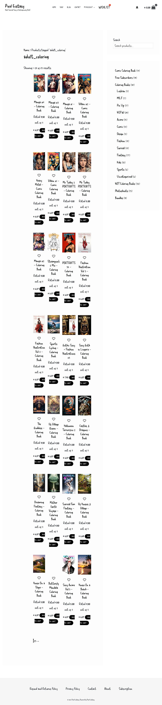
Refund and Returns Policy (44, 688)
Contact (77, 7)
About (107, 688)
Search (116, 40)
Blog (69, 7)
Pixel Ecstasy (14, 5)
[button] (93, 7)
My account (88, 7)
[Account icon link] (137, 7)
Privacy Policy (73, 688)
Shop (61, 7)
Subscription (125, 688)
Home (54, 7)
